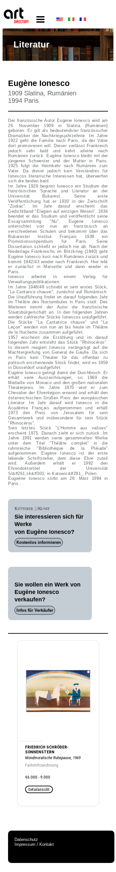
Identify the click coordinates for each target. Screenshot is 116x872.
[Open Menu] (40, 20)
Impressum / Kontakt (34, 844)
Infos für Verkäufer (34, 610)
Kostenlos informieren (38, 542)
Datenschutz (26, 839)
